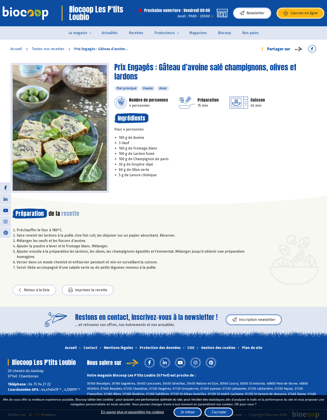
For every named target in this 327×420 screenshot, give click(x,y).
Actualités (110, 33)
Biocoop (224, 33)
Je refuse (187, 412)
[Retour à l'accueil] (25, 13)
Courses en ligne (304, 13)
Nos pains (250, 33)
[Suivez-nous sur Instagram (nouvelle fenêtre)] (5, 221)
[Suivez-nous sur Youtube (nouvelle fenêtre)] (5, 210)
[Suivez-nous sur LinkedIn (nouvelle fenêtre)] (5, 199)
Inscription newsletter (257, 320)
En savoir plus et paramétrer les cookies (132, 412)
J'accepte (218, 412)
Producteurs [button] (164, 33)
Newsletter (255, 13)
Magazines (198, 33)
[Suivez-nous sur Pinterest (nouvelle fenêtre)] (5, 232)
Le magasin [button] (78, 33)
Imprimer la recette (91, 290)
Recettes (136, 33)
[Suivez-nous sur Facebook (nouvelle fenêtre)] (5, 187)
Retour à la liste (37, 290)
